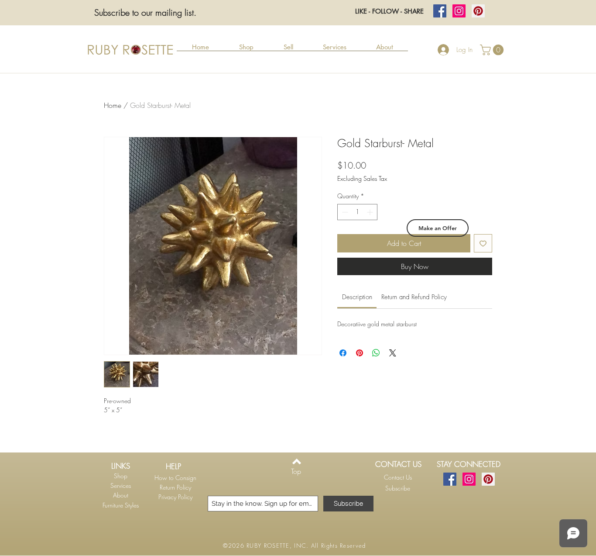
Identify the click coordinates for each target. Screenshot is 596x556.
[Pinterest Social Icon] (478, 10)
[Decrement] (344, 212)
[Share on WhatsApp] (376, 353)
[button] (246, 49)
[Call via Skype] (396, 499)
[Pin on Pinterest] (359, 353)
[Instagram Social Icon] (459, 10)
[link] (357, 297)
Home (112, 105)
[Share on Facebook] (343, 353)
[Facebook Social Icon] (439, 10)
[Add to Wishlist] (483, 243)
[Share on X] (392, 353)
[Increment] (370, 212)
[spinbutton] (357, 212)
